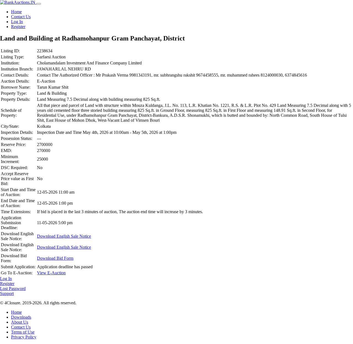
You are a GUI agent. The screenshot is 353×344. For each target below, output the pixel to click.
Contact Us (21, 16)
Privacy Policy (23, 337)
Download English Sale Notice (64, 236)
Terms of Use (22, 332)
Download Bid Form (55, 258)
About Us (19, 322)
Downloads (21, 317)
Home (16, 11)
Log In (17, 21)
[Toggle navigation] (38, 4)
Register (18, 26)
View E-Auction (51, 272)
